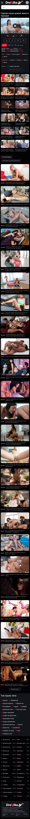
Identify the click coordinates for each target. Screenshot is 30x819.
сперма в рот (7, 733)
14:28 (12, 48)
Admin (4, 45)
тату (18, 730)
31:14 (21, 49)
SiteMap (25, 814)
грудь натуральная (9, 715)
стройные (16, 727)
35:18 (8, 51)
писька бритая (8, 703)
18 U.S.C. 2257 (18, 814)
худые (16, 706)
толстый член (21, 709)
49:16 (21, 51)
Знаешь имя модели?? (15, 69)
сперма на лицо (8, 730)
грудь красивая (8, 712)
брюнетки (19, 703)
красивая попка (8, 718)
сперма (24, 706)
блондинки (7, 706)
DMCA (12, 814)
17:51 (20, 48)
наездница (14, 700)
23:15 (8, 49)
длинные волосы (9, 724)
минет (20, 724)
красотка (6, 727)
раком (5, 700)
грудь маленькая (9, 721)
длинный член (8, 709)
